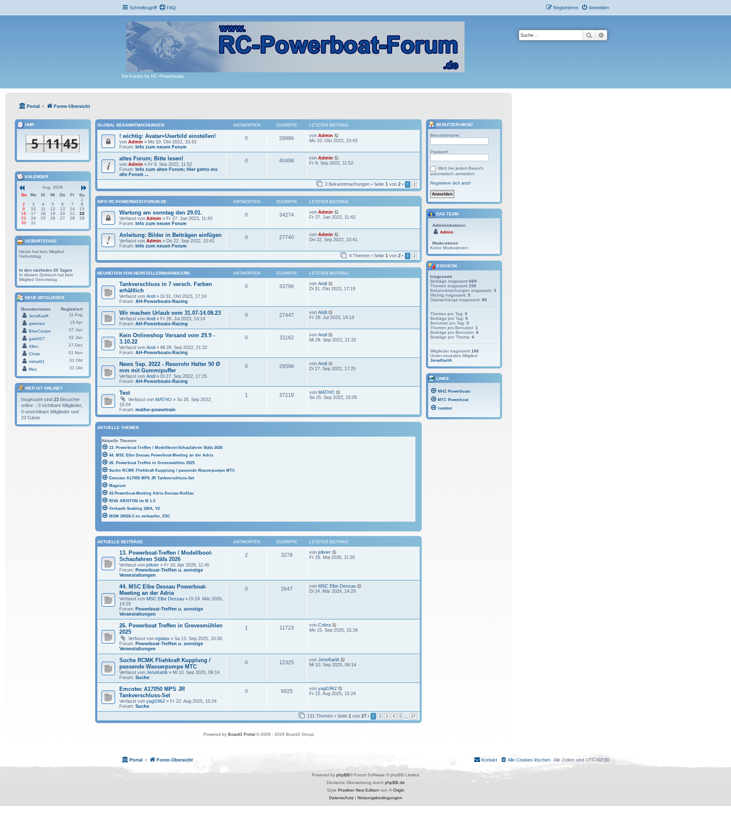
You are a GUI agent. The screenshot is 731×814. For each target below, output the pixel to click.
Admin (135, 141)
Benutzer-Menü (454, 124)
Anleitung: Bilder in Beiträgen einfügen (170, 235)
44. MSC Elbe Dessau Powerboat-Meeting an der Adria (162, 589)
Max (33, 369)
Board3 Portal (241, 734)
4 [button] (394, 716)
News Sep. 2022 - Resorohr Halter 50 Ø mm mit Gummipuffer (169, 367)
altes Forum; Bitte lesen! (151, 158)
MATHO (163, 399)
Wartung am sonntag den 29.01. (160, 212)
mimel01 (37, 361)
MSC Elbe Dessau (165, 598)
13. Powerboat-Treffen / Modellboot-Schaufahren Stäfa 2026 (165, 556)
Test (124, 393)
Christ (34, 354)
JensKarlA (157, 672)
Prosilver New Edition (358, 790)
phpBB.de (395, 782)
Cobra (324, 624)
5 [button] (400, 716)
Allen (33, 346)
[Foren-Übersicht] (296, 45)
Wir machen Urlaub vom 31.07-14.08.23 (170, 313)
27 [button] (413, 716)
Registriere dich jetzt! (450, 183)
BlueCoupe (40, 331)
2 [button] (414, 184)
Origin (398, 790)
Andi (150, 296)
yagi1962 (155, 701)
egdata (162, 638)
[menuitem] (167, 8)
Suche (142, 677)
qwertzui (37, 323)
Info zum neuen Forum (161, 146)
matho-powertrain (155, 409)
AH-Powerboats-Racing (161, 301)
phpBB (343, 775)
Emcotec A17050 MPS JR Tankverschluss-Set (152, 692)
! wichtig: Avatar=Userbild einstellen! (167, 136)
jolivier (152, 564)
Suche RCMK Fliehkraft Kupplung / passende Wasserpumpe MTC (165, 663)
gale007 (37, 338)
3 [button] (387, 716)
